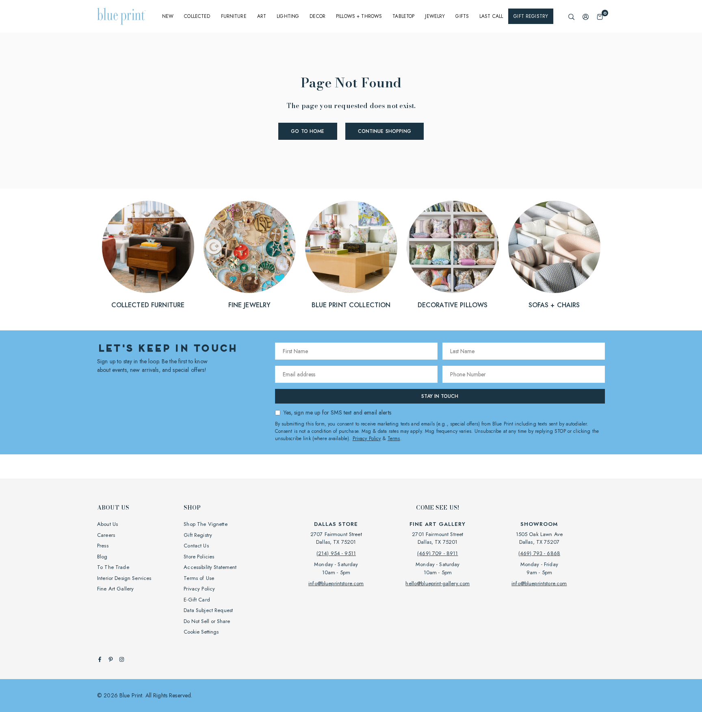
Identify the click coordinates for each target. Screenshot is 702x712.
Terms (394, 438)
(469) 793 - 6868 (539, 553)
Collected (197, 16)
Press (102, 545)
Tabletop (403, 16)
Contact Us (196, 545)
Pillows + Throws (359, 16)
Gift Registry (531, 16)
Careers (106, 535)
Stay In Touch (439, 396)
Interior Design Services (124, 578)
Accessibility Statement (210, 567)
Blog (102, 556)
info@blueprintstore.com (336, 583)
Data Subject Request (208, 610)
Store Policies (199, 556)
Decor (317, 16)
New (167, 16)
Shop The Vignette (205, 524)
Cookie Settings (201, 632)
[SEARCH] (571, 16)
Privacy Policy (367, 438)
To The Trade (113, 567)
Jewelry (435, 16)
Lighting (288, 16)
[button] (600, 16)
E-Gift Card (197, 599)
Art (261, 16)
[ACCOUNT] (585, 16)
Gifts (462, 16)
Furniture (234, 16)
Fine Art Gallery (115, 589)
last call (491, 16)
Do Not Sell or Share (207, 621)
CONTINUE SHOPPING (384, 131)
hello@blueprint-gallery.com (437, 583)
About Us (107, 524)
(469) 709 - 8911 (437, 553)
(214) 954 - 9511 (336, 553)
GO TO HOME (307, 131)
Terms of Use (199, 578)
